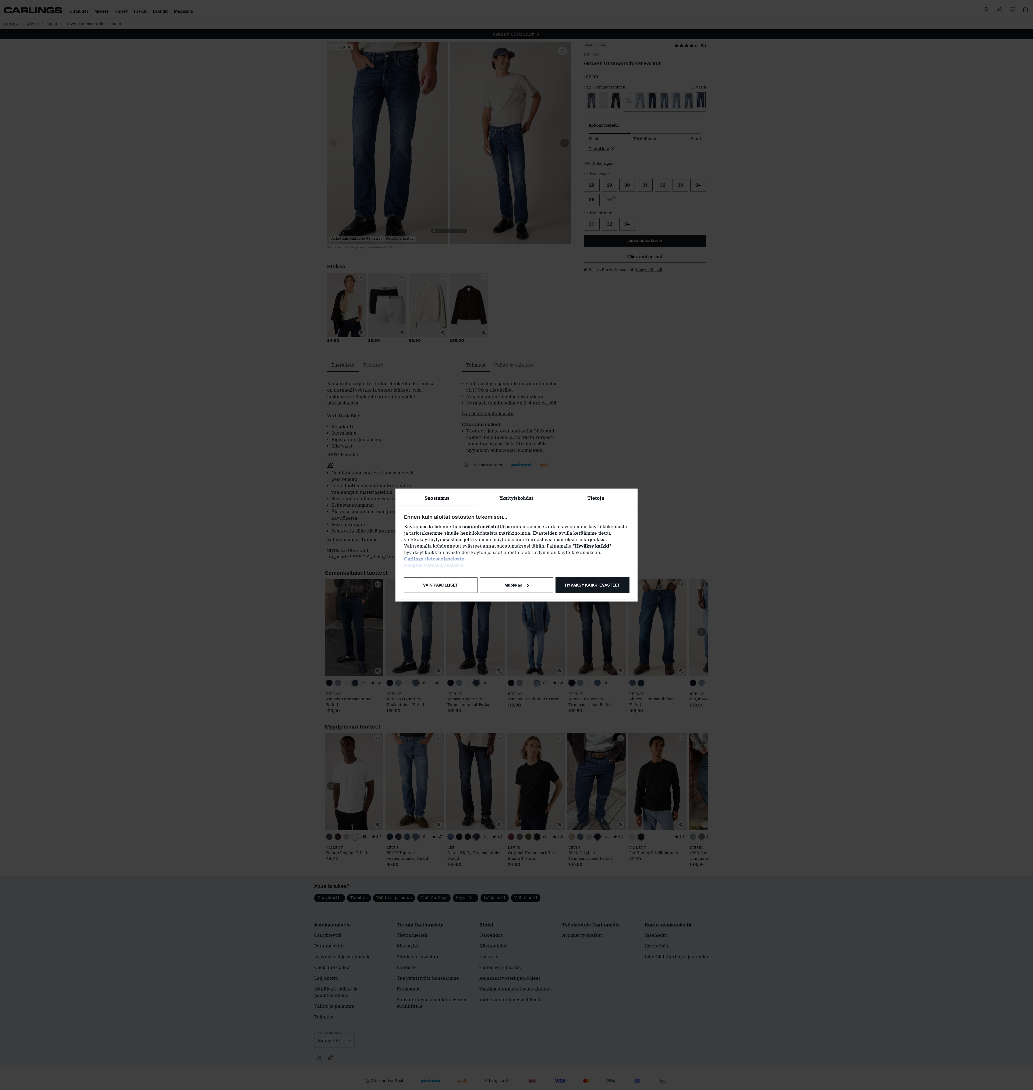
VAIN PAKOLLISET (440, 585)
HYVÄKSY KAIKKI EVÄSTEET (592, 585)
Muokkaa (513, 585)
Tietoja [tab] (596, 497)
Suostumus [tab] (437, 497)
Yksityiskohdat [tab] (516, 497)
